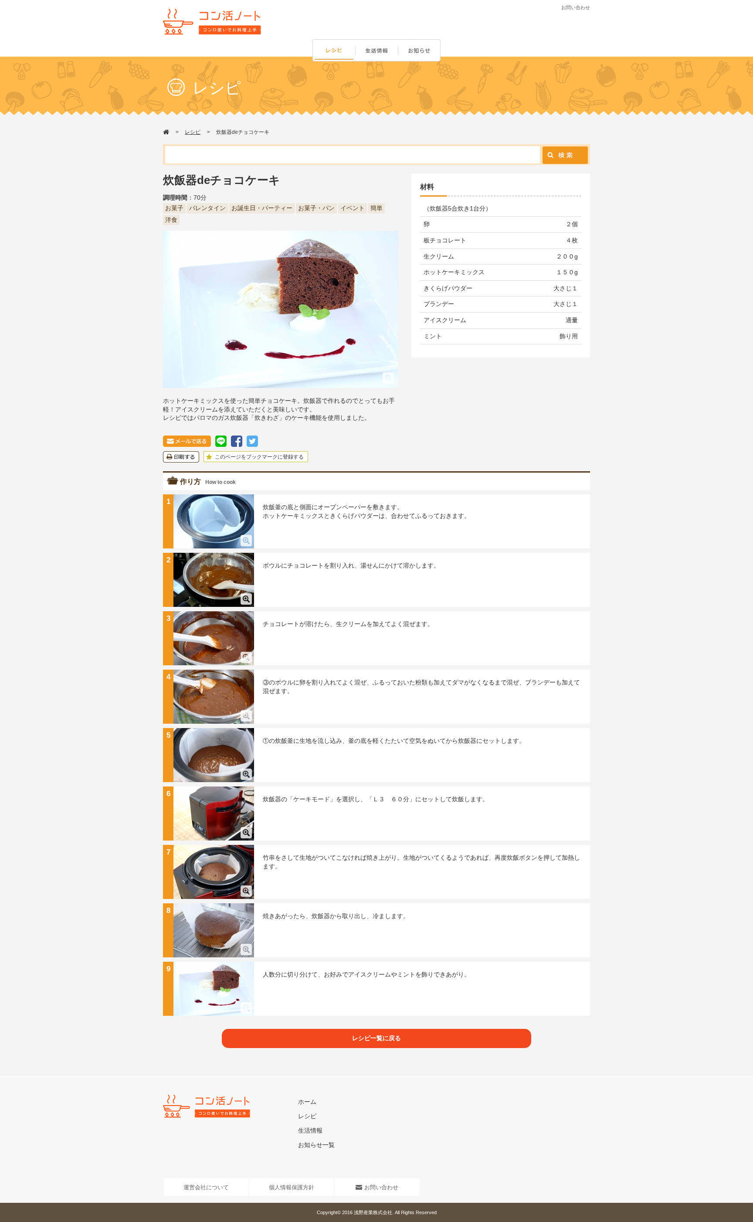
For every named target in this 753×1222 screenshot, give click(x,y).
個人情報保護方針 (291, 1187)
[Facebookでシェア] (236, 439)
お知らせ (421, 50)
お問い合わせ (575, 7)
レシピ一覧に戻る (376, 1038)
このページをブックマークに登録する (259, 457)
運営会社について (206, 1187)
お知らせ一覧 (316, 1144)
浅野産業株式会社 (373, 1212)
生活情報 (377, 50)
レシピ (334, 50)
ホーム (307, 1101)
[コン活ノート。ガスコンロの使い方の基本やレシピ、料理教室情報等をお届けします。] (212, 22)
